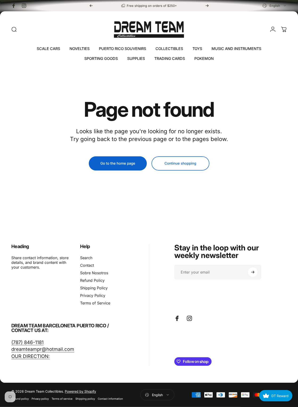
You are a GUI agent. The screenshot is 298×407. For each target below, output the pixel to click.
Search (86, 257)
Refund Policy (92, 280)
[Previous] (91, 5)
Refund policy (20, 398)
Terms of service (62, 398)
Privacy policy (40, 398)
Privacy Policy (92, 295)
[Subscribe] (252, 272)
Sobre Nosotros (94, 272)
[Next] (207, 5)
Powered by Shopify (80, 391)
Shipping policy (85, 398)
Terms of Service (95, 303)
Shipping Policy (94, 288)
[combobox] (274, 5)
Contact (87, 265)
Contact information (110, 398)
